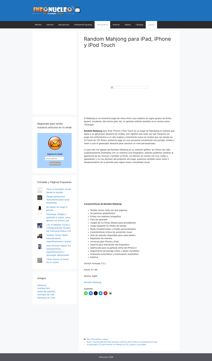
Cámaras (139, 24)
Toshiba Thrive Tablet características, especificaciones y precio (58, 238)
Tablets (127, 24)
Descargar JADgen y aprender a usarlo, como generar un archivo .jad (58, 217)
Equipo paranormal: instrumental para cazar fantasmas (58, 199)
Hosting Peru (43, 288)
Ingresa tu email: (55, 154)
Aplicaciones (63, 24)
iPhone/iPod (102, 24)
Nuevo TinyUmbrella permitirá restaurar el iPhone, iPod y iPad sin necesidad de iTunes (122, 342)
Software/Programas (83, 24)
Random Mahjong (92, 282)
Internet (49, 24)
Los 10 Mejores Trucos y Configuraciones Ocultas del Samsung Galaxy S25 (58, 227)
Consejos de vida (45, 294)
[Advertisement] (102, 68)
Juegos (151, 24)
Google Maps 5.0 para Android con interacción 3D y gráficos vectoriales (116, 344)
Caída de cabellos (46, 291)
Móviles (38, 24)
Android (116, 24)
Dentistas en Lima (46, 298)
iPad (88, 339)
